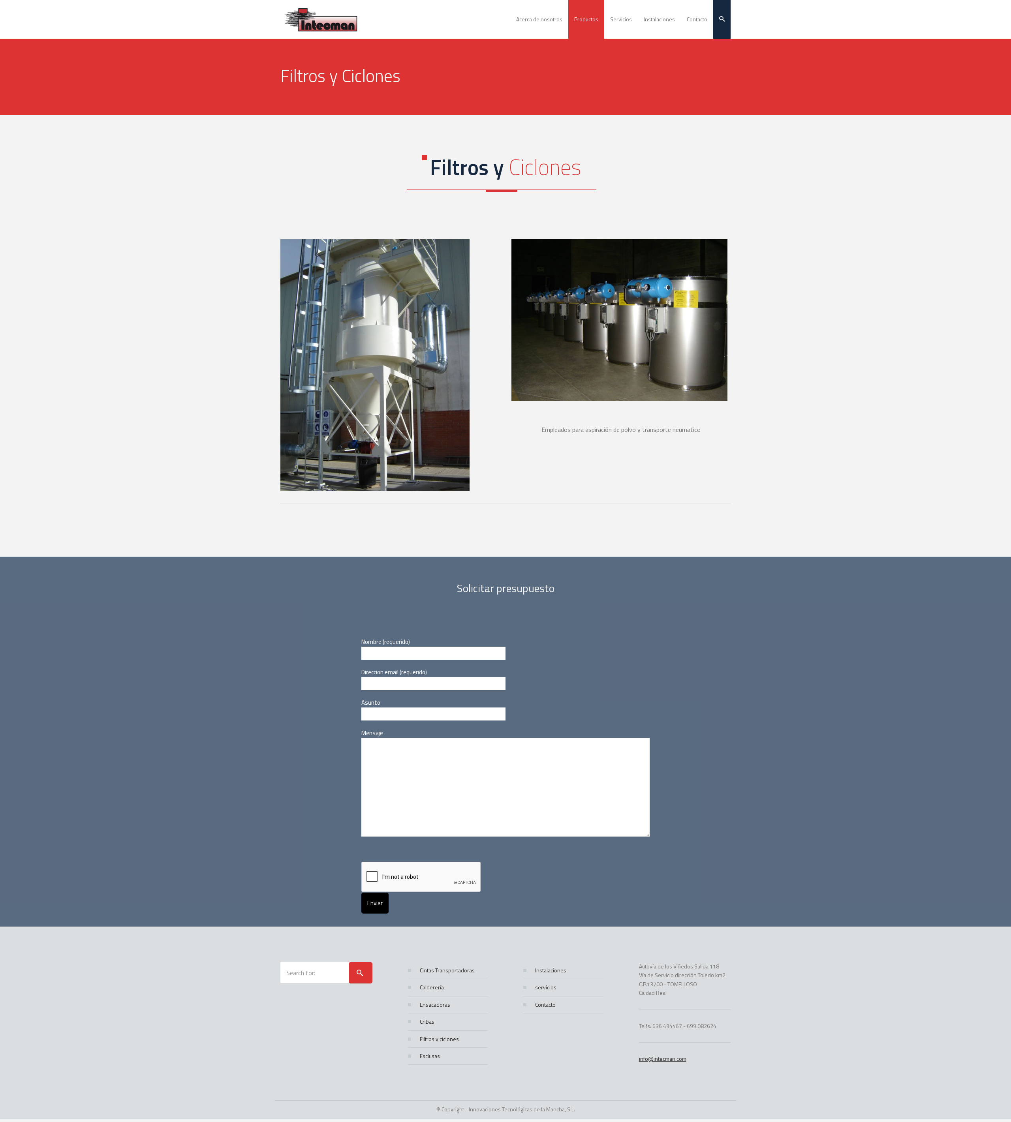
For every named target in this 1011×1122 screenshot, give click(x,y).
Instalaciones (550, 970)
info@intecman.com (662, 1058)
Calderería (432, 987)
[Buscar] (360, 972)
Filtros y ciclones (439, 1039)
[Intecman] (327, 19)
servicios (545, 987)
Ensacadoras (435, 1004)
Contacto (545, 1004)
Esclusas (430, 1056)
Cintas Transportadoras (447, 970)
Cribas (427, 1021)
